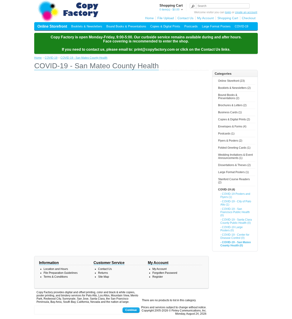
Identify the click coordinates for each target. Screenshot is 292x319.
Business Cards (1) (230, 112)
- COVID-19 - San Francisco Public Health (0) (235, 212)
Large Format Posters (216, 26)
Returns (103, 272)
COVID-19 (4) (226, 189)
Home (149, 18)
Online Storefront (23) (231, 80)
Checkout (249, 18)
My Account (205, 18)
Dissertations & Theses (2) (234, 165)
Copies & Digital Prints (165, 26)
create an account (246, 12)
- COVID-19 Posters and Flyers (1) (235, 195)
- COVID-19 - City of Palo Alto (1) (235, 203)
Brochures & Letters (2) (232, 105)
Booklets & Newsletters (86, 26)
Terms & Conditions (56, 276)
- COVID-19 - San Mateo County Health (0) (235, 244)
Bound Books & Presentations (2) (228, 96)
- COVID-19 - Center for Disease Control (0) (234, 236)
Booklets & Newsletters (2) (234, 88)
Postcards (191, 26)
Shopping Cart (227, 18)
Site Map (103, 276)
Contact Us (185, 18)
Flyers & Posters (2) (230, 140)
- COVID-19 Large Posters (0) (231, 229)
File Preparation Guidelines (61, 272)
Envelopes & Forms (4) (232, 126)
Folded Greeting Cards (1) (234, 147)
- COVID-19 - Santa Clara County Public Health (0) (236, 221)
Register (157, 276)
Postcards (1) (226, 133)
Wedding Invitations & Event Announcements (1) (235, 156)
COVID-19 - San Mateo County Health (83, 57)
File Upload (165, 18)
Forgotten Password (164, 272)
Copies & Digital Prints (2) (234, 119)
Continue (131, 310)
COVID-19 (241, 26)
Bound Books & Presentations (126, 26)
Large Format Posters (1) (233, 172)
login (228, 12)
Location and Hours (56, 269)
